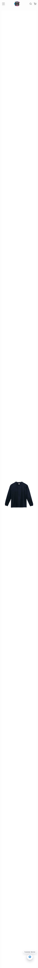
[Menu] (3, 4)
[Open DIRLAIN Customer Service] (30, 957)
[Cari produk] (31, 4)
